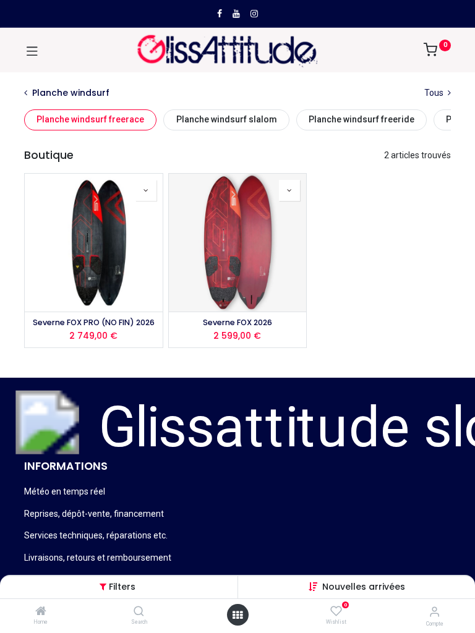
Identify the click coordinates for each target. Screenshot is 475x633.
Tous (434, 93)
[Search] (139, 612)
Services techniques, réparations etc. (96, 535)
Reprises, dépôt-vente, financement (94, 514)
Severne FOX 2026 (237, 322)
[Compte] (434, 612)
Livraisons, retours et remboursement (97, 558)
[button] (363, 587)
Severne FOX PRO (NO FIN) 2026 (94, 322)
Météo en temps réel (64, 491)
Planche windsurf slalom (226, 119)
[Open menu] (237, 615)
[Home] (40, 612)
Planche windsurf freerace (90, 119)
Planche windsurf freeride (361, 119)
